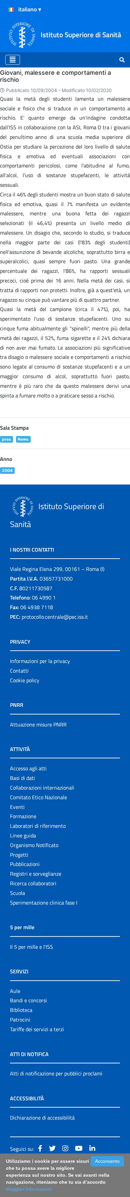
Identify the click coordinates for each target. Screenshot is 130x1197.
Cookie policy (24, 680)
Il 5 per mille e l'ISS (31, 947)
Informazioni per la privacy (40, 661)
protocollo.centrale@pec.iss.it (55, 617)
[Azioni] (11, 9)
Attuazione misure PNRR (38, 724)
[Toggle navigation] (12, 60)
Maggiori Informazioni (29, 1189)
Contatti (19, 671)
